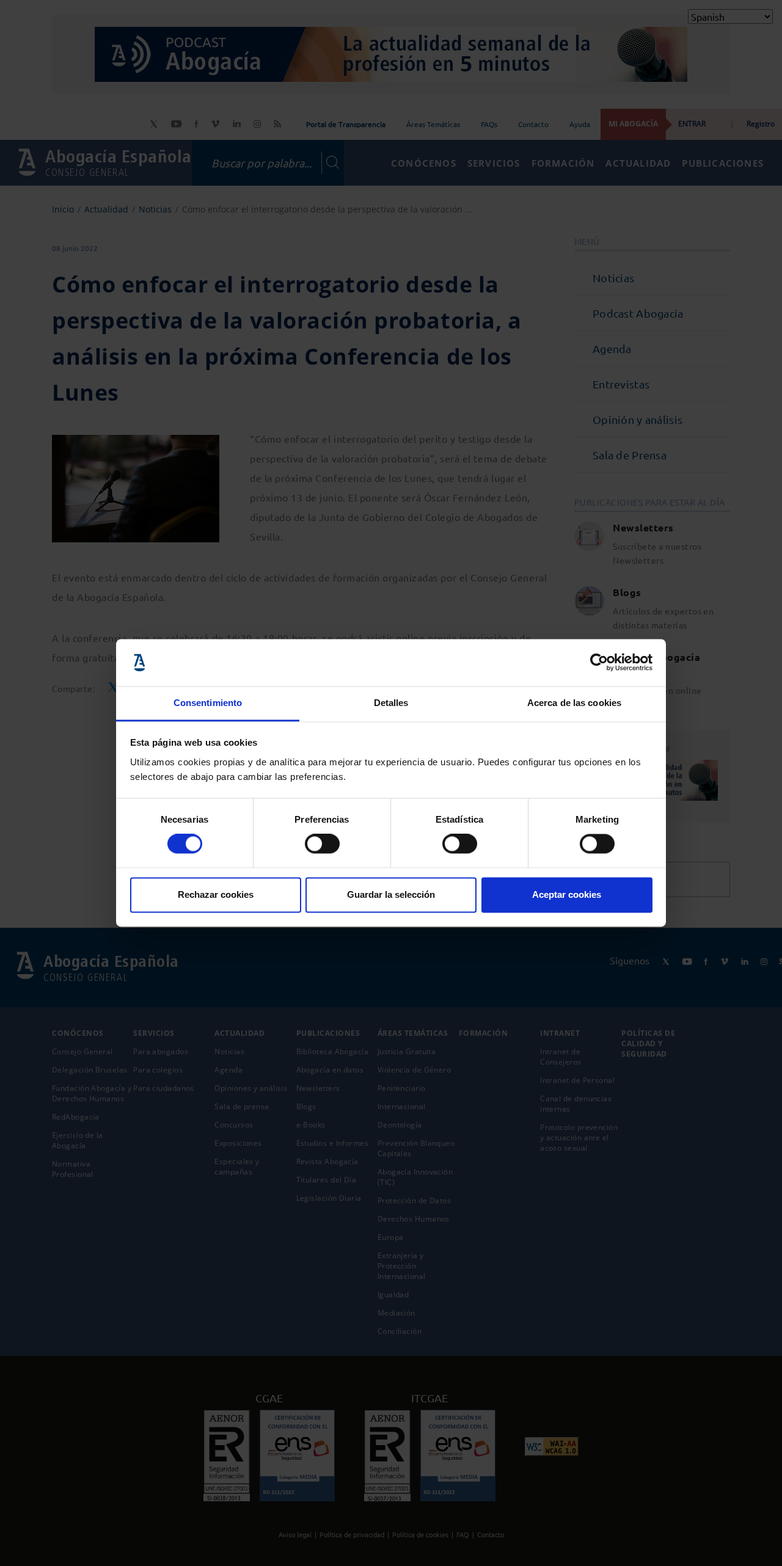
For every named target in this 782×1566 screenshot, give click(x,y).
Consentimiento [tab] (208, 702)
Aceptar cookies (566, 894)
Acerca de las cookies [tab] (574, 702)
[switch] (322, 844)
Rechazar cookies (216, 894)
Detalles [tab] (391, 702)
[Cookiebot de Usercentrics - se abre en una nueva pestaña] (599, 663)
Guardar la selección (391, 894)
